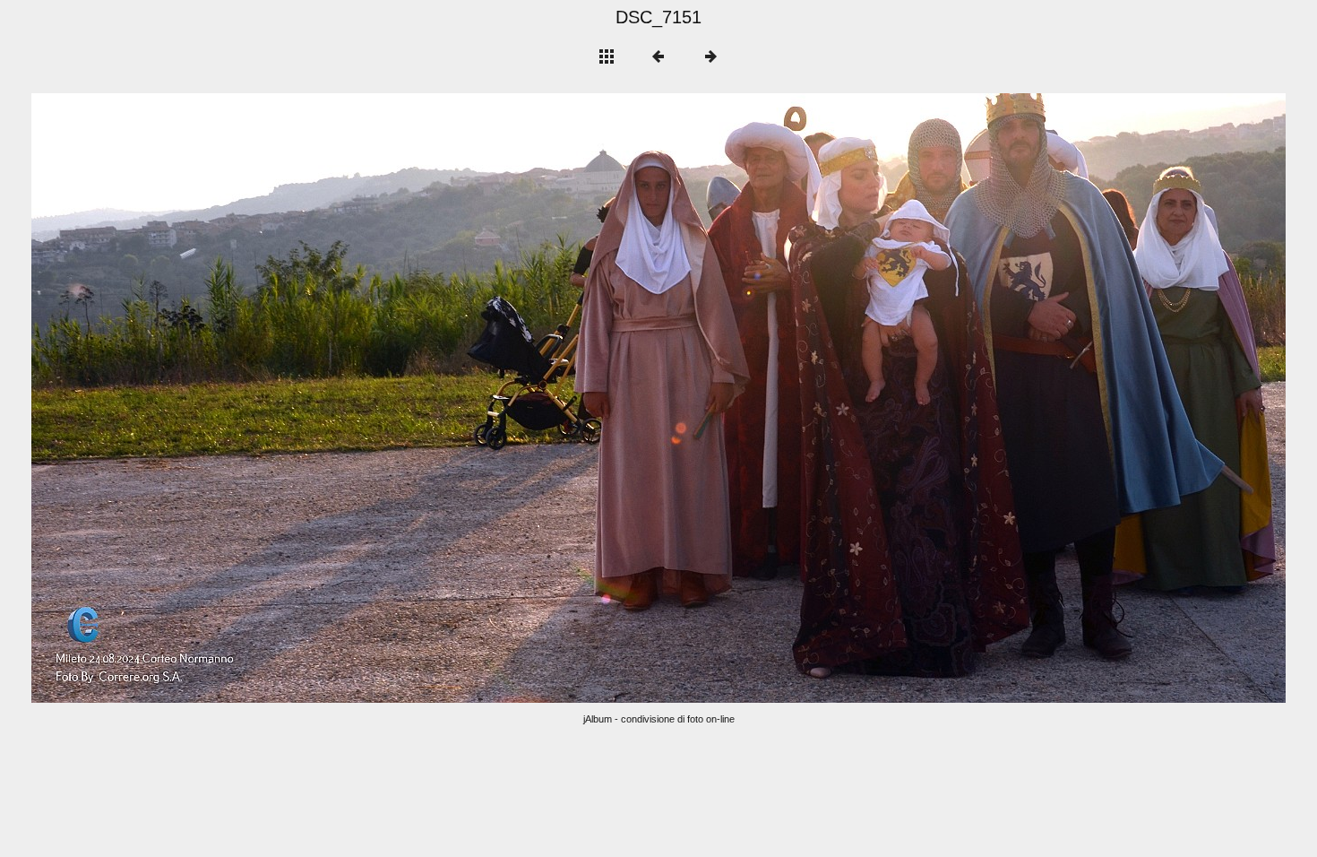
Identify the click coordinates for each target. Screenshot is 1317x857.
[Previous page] (282, 398)
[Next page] (909, 398)
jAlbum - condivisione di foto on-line (659, 719)
